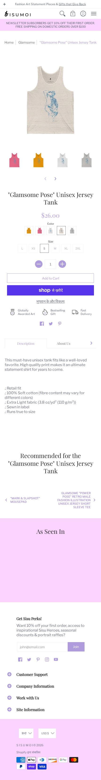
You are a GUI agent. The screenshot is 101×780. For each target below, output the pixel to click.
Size (50, 241)
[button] (4, 4)
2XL (78, 248)
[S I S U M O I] (18, 13)
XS (33, 248)
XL (66, 248)
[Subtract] (39, 264)
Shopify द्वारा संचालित (28, 752)
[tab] (26, 343)
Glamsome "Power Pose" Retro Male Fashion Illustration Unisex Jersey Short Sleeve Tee (74, 500)
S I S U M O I (24, 745)
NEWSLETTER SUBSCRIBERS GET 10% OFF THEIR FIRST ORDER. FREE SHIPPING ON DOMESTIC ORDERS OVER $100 (50, 24)
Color (50, 223)
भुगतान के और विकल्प (50, 301)
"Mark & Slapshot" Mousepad (25, 500)
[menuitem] (62, 13)
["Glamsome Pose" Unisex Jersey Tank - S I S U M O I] (14, 160)
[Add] (62, 264)
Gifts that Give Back (72, 4)
